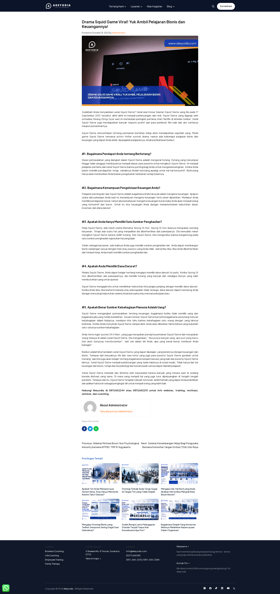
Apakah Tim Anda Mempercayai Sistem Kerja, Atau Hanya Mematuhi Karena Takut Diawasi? (100, 491)
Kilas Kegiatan (154, 6)
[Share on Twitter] (90, 428)
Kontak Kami (226, 6)
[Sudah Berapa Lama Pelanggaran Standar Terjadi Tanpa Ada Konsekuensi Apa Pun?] (140, 519)
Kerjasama (182, 546)
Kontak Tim (182, 563)
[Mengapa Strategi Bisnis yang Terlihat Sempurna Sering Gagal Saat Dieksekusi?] (101, 519)
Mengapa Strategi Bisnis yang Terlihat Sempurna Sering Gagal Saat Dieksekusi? (100, 527)
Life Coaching (52, 555)
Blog (169, 6)
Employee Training (54, 559)
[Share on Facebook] (84, 428)
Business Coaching (54, 551)
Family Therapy (52, 563)
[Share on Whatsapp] (96, 428)
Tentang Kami (116, 6)
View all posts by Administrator (116, 411)
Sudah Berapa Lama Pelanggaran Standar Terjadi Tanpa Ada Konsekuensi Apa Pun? (138, 527)
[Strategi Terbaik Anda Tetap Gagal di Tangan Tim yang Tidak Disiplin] (140, 484)
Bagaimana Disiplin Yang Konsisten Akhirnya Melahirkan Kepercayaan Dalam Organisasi (178, 527)
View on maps (92, 558)
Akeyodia (68, 588)
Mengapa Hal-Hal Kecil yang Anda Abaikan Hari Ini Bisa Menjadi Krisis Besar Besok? (178, 491)
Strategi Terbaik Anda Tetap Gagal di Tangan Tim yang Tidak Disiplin (139, 490)
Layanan (135, 6)
